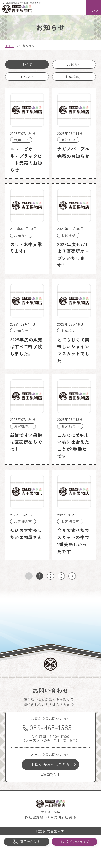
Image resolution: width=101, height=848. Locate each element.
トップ (9, 45)
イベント (27, 76)
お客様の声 (74, 76)
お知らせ (74, 64)
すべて (27, 64)
